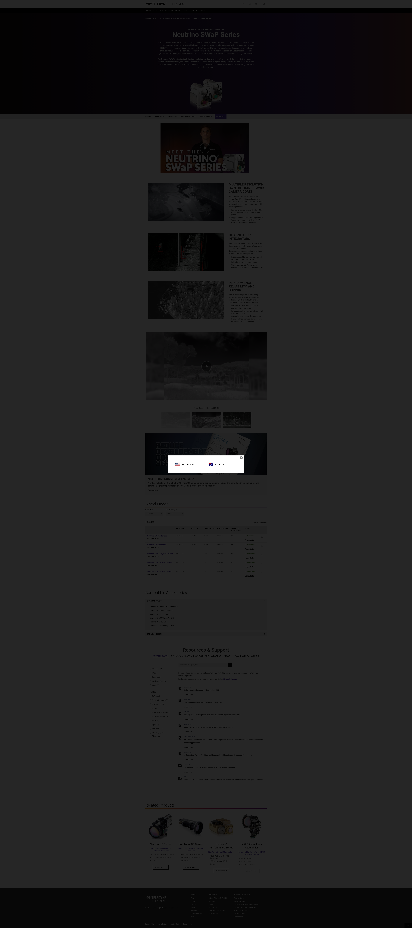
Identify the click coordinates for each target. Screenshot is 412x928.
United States (188, 464)
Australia (219, 464)
